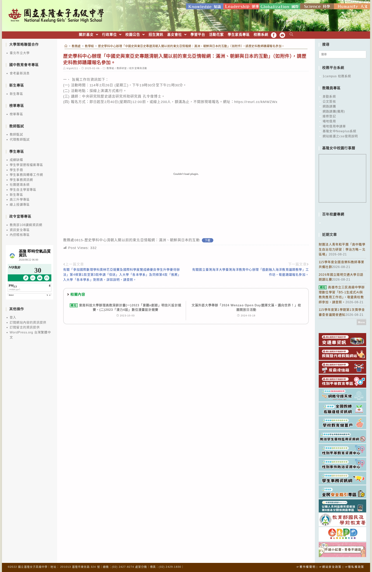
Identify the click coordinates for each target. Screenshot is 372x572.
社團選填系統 (20, 184)
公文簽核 (329, 101)
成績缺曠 (16, 159)
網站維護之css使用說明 (340, 136)
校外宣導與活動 (138, 68)
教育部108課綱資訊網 (26, 225)
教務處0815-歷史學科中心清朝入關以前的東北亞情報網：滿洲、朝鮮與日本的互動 (131, 240)
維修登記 (329, 116)
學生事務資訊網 (21, 179)
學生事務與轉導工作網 (26, 174)
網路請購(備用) (334, 111)
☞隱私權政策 (354, 566)
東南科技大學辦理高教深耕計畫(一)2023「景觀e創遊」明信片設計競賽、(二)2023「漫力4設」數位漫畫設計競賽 (126, 307)
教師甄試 (16, 134)
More (361, 322)
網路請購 (329, 106)
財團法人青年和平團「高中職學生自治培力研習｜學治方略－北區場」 (342, 249)
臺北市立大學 (20, 53)
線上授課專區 (20, 204)
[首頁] (66, 46)
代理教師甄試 (20, 139)
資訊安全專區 (20, 230)
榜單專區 (16, 114)
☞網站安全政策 (330, 566)
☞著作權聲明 (306, 566)
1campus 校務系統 (337, 76)
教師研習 (122, 68)
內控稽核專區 (20, 234)
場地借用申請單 (334, 126)
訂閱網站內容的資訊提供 (28, 322)
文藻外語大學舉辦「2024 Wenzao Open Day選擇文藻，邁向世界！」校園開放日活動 (246, 307)
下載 (207, 240)
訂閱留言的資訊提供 (25, 327)
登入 (13, 317)
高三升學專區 (20, 199)
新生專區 (16, 93)
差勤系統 (329, 96)
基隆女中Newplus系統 (339, 131)
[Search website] (291, 34)
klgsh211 (72, 68)
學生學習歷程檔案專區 (26, 165)
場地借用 (329, 121)
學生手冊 (16, 170)
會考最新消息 (20, 73)
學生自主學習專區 (23, 189)
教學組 (110, 68)
